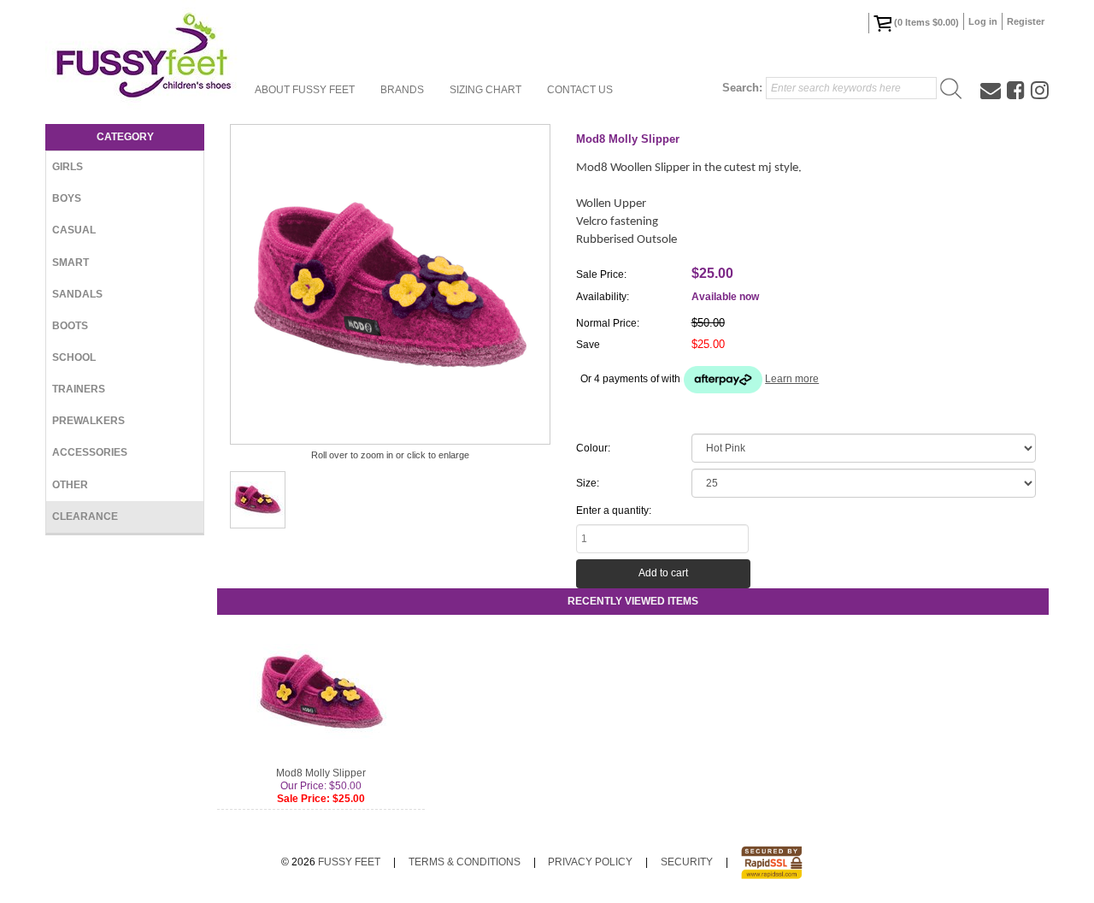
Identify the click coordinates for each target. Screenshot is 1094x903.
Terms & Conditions (465, 862)
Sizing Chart (485, 90)
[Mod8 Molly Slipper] (258, 500)
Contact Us (580, 90)
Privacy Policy (590, 862)
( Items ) (926, 22)
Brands (402, 90)
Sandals (77, 294)
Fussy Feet (349, 862)
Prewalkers (88, 421)
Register (1025, 21)
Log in (982, 21)
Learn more (792, 379)
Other (70, 485)
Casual (74, 230)
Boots (70, 326)
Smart (70, 263)
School (74, 357)
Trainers (78, 389)
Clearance (85, 516)
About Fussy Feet (305, 90)
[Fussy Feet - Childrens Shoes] (143, 55)
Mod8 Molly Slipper (321, 773)
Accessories (89, 452)
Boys (66, 198)
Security (687, 862)
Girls (67, 167)
